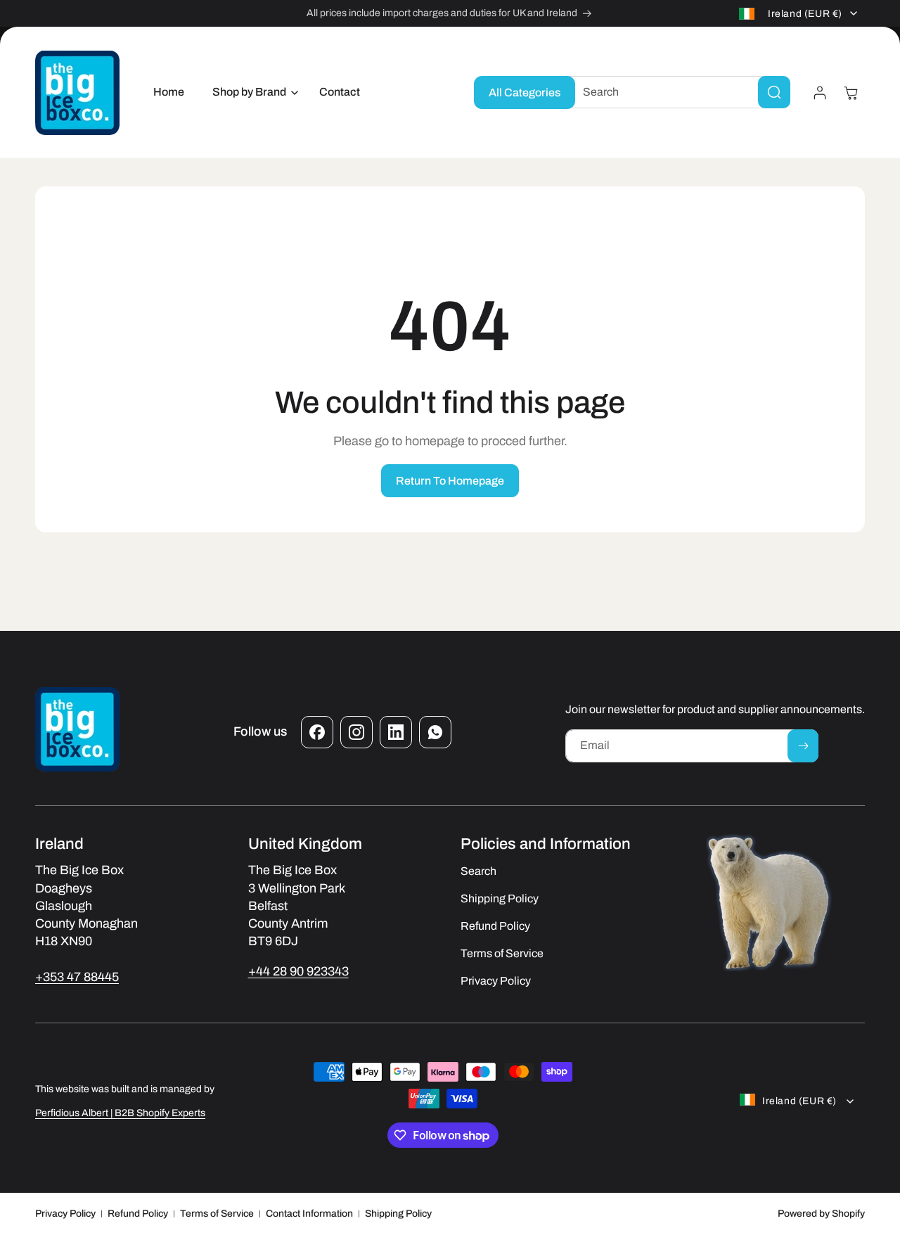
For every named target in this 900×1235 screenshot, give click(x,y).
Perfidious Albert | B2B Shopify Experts (120, 1113)
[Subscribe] (803, 745)
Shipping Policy (398, 1213)
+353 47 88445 (77, 977)
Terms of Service (217, 1213)
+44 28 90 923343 (298, 971)
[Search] (774, 92)
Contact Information (309, 1213)
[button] (251, 92)
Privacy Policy (65, 1213)
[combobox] (676, 92)
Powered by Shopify (821, 1213)
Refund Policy (138, 1213)
